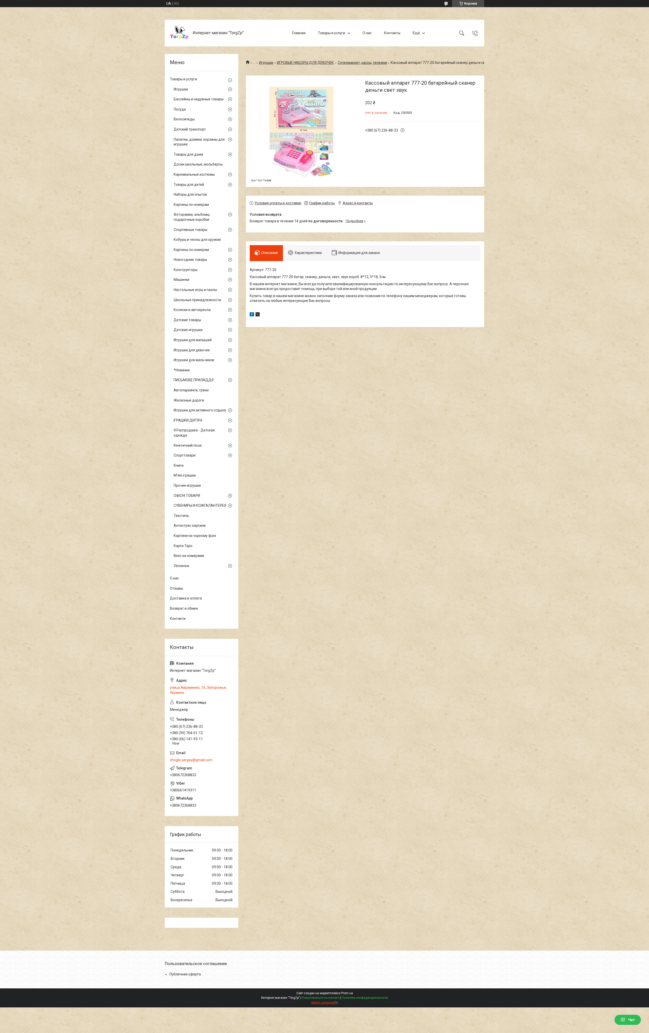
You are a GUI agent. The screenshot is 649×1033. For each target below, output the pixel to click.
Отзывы (176, 588)
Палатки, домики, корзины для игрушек (199, 142)
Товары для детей (189, 185)
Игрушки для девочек (192, 350)
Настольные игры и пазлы (195, 290)
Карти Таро (183, 546)
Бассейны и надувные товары (199, 99)
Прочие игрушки (187, 485)
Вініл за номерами (189, 556)
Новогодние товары (190, 260)
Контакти (178, 619)
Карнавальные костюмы (194, 174)
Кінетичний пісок (188, 445)
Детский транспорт (190, 129)
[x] (258, 315)
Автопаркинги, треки (191, 390)
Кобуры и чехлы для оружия (197, 240)
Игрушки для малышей (193, 340)
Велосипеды (184, 119)
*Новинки (182, 370)
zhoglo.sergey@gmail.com (191, 760)
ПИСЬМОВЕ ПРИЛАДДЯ (193, 380)
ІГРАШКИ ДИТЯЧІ (188, 420)
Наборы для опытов (190, 194)
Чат (631, 1020)
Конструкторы (185, 270)
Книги (179, 465)
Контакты (392, 33)
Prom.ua (347, 993)
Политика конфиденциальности (365, 998)
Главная (298, 33)
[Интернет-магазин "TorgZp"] (179, 33)
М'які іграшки (185, 475)
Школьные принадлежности (197, 300)
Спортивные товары (190, 230)
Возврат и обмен (184, 608)
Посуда (180, 109)
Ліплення (181, 566)
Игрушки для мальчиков (194, 360)
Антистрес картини (190, 525)
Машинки (181, 280)
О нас (367, 33)
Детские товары (187, 320)
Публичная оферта (185, 974)
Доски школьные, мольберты (198, 164)
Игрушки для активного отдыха (200, 410)
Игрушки (266, 63)
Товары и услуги (331, 33)
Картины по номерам (191, 205)
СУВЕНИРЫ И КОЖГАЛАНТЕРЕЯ (200, 505)
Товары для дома (188, 154)
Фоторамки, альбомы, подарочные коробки (192, 217)
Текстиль (181, 516)
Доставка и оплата (186, 598)
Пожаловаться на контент (320, 998)
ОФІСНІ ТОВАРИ (187, 496)
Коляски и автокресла (192, 310)
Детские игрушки (188, 330)
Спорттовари (184, 455)
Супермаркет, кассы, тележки (362, 63)
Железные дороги (189, 400)
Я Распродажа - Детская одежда (194, 432)
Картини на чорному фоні (195, 536)
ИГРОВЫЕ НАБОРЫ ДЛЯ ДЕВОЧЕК (305, 63)
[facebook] (252, 315)
